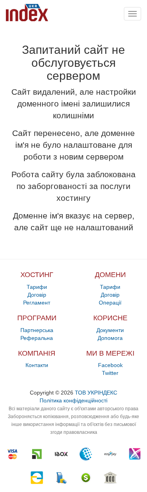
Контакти (36, 365)
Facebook (110, 365)
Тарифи (37, 287)
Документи (110, 330)
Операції (110, 302)
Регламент (36, 302)
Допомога (110, 338)
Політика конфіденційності (73, 400)
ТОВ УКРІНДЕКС (96, 392)
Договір (36, 295)
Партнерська (36, 330)
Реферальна (36, 338)
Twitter (110, 373)
